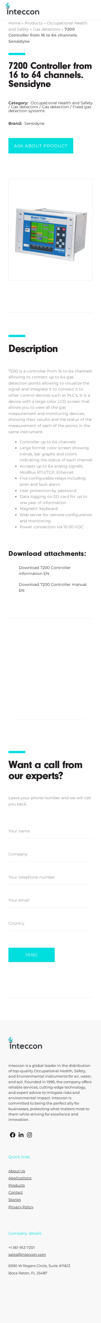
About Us (16, 1171)
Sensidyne (34, 123)
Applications (19, 1178)
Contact (15, 1192)
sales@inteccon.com (27, 1254)
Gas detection (55, 106)
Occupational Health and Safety (62, 102)
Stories (14, 1200)
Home (14, 23)
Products (34, 23)
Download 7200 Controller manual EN (53, 587)
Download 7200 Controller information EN (45, 570)
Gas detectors (46, 29)
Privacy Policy (20, 1207)
